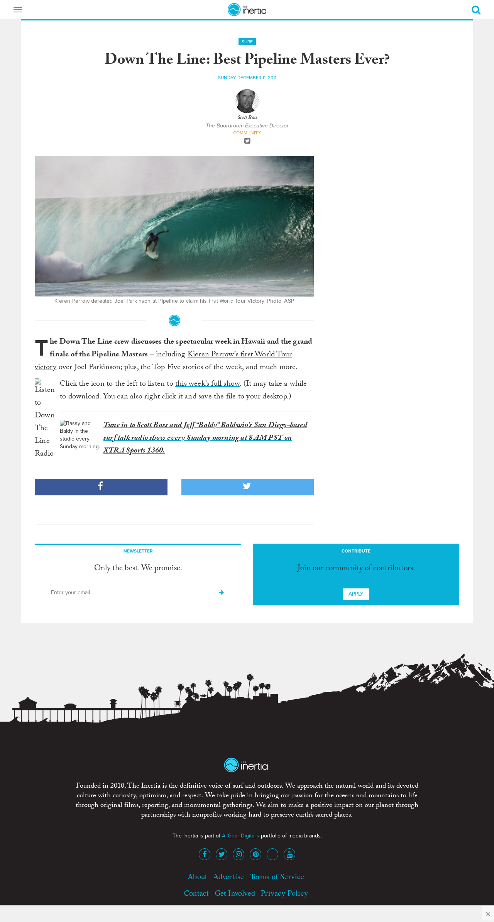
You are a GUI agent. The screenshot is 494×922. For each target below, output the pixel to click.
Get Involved (235, 893)
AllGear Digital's (240, 835)
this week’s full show (207, 384)
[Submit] (221, 592)
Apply (356, 594)
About (197, 876)
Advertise (228, 876)
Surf (247, 41)
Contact (196, 893)
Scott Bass (247, 118)
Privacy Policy (284, 893)
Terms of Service (277, 876)
